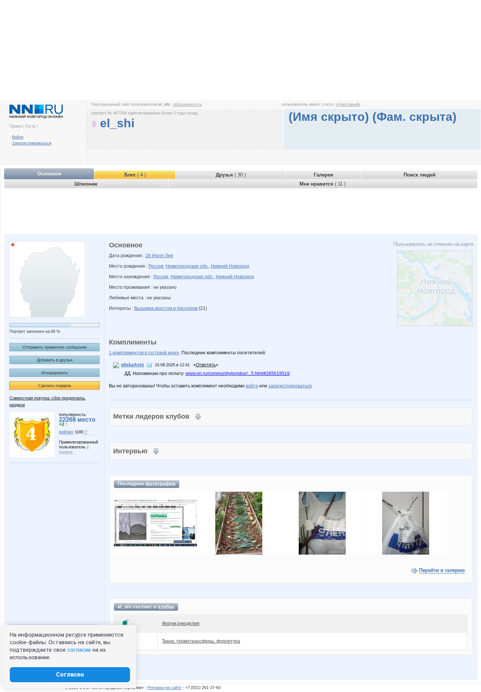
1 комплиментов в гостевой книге (144, 352)
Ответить (206, 364)
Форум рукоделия (181, 623)
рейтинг (66, 432)
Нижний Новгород (230, 266)
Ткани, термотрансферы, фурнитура (201, 641)
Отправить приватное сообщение (55, 347)
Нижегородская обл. (187, 266)
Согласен (70, 674)
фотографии (160, 483)
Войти (17, 137)
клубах (166, 607)
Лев (169, 255)
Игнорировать (54, 372)
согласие (79, 649)
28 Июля (155, 255)
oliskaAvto (132, 364)
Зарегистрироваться (31, 143)
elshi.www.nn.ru (187, 104)
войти (252, 386)
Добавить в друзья (55, 360)
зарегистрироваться (290, 386)
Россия (155, 266)
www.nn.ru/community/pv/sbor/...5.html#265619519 (238, 373)
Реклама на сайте (164, 687)
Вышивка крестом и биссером (166, 308)
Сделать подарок (54, 385)
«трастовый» (348, 104)
